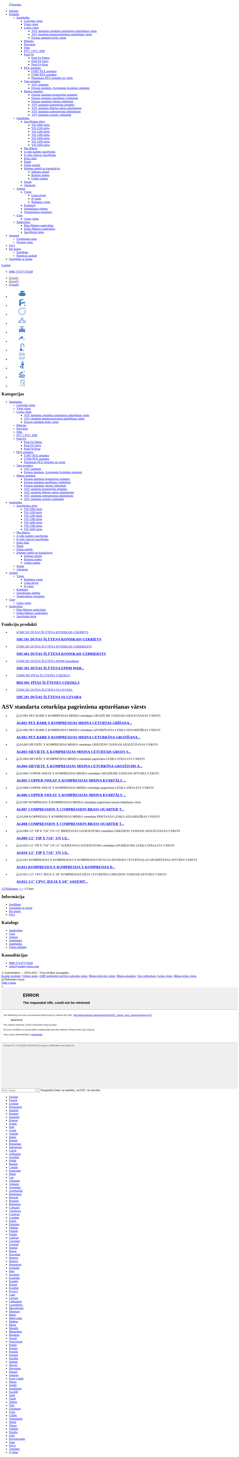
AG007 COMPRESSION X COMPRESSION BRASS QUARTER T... (70, 809)
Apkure (20, 188)
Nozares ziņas (24, 242)
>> (22, 888)
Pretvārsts (29, 44)
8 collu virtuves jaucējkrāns (40, 155)
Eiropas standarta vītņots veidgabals (52, 101)
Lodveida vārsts (33, 21)
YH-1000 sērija (40, 124)
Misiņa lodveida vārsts (102, 976)
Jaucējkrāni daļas (34, 232)
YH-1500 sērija (40, 141)
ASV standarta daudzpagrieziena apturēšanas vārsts (61, 34)
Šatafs (27, 161)
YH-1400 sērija (40, 138)
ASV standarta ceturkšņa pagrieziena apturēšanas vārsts (64, 31)
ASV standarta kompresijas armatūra (53, 104)
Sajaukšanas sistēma (36, 208)
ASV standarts (40, 84)
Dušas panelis (32, 165)
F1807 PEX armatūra (44, 71)
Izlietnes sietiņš (40, 171)
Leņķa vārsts (31, 27)
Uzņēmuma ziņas (26, 238)
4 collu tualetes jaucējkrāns (39, 151)
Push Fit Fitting (40, 57)
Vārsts (27, 192)
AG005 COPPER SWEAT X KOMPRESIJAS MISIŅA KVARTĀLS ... (71, 780)
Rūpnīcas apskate (26, 255)
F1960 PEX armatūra (44, 74)
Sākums (13, 10)
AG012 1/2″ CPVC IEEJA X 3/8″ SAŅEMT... (52, 882)
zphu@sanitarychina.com (24, 966)
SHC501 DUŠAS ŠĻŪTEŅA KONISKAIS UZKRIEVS (58, 639)
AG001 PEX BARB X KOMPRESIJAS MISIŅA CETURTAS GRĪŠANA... (74, 723)
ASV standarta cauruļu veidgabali (51, 114)
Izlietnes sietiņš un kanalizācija (42, 168)
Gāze (19, 215)
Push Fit (29, 54)
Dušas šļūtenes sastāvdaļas (39, 228)
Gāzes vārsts (31, 218)
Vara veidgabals (146, 976)
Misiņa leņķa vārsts (185, 976)
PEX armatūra (32, 67)
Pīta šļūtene (30, 148)
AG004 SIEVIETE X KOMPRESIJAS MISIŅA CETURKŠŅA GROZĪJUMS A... (79, 766)
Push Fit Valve (40, 61)
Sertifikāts (22, 252)
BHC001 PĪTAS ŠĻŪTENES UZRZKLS (48, 683)
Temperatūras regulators (38, 212)
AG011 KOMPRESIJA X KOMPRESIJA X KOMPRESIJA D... (65, 867)
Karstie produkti (11, 976)
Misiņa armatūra (33, 91)
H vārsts (36, 198)
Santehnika (23, 17)
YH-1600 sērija (40, 145)
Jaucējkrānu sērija (34, 121)
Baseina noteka (40, 175)
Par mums (15, 249)
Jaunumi (14, 235)
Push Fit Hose (39, 64)
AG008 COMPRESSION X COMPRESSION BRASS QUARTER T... (70, 824)
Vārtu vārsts (31, 24)
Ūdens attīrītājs (18, 947)
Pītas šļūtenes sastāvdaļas (38, 225)
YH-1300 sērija (40, 135)
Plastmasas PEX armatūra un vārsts (52, 78)
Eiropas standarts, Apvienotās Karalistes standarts (60, 88)
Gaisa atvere (38, 195)
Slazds (28, 181)
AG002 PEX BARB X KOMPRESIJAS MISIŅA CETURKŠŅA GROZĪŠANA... (78, 737)
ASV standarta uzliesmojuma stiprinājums (56, 111)
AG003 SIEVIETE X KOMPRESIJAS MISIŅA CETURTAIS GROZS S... (73, 752)
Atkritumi (29, 185)
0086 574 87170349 (21, 271)
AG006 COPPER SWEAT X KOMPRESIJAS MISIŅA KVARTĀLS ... (71, 795)
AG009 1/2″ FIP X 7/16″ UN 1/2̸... (42, 838)
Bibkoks (29, 41)
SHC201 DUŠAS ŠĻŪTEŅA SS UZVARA (48, 697)
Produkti (14, 14)
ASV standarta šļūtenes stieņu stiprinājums (56, 108)
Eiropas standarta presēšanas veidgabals (54, 98)
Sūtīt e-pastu (8, 982)
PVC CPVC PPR (34, 51)
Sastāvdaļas (23, 222)
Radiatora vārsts (40, 202)
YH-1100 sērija (40, 128)
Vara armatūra (32, 81)
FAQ (12, 245)
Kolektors (29, 205)
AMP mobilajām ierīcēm (53, 976)
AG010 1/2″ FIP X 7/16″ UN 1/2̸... (42, 853)
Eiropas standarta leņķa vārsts (48, 37)
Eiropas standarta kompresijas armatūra (54, 94)
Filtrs (27, 47)
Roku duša (30, 158)
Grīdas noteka (39, 178)
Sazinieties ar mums (20, 259)
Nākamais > (13, 888)
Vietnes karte (30, 976)
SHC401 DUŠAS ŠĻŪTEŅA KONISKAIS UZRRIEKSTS (61, 654)
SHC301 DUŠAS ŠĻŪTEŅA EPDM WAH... (50, 668)
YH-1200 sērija (40, 131)
